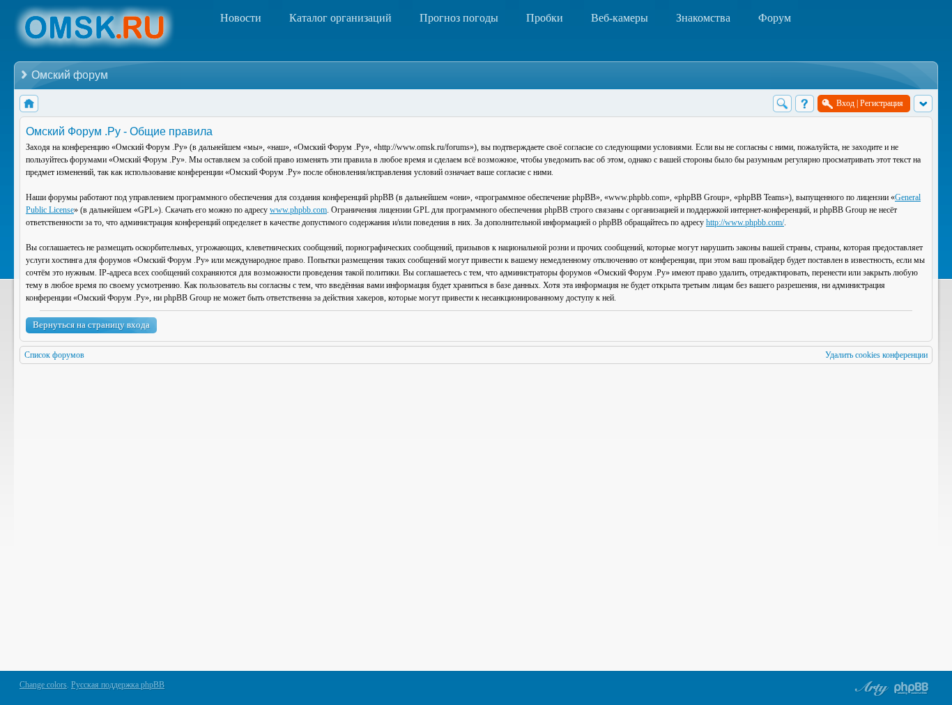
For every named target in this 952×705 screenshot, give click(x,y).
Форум (774, 18)
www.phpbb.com (298, 210)
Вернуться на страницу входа (91, 324)
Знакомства (703, 18)
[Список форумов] (29, 103)
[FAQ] (804, 103)
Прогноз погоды (459, 18)
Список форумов (54, 355)
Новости (240, 18)
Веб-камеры (619, 18)
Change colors (43, 685)
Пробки (544, 18)
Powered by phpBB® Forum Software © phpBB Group (911, 688)
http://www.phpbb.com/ (745, 222)
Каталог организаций (340, 18)
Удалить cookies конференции (876, 355)
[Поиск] (782, 103)
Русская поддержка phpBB (117, 685)
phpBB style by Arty (870, 688)
